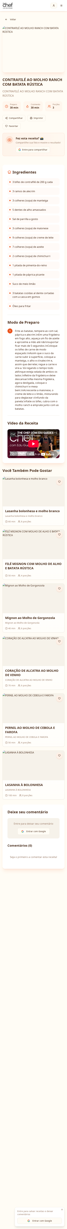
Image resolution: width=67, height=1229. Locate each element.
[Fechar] (62, 1209)
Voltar (13, 19)
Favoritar (13, 126)
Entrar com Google (42, 1220)
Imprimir (38, 118)
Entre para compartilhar (34, 149)
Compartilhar (16, 118)
